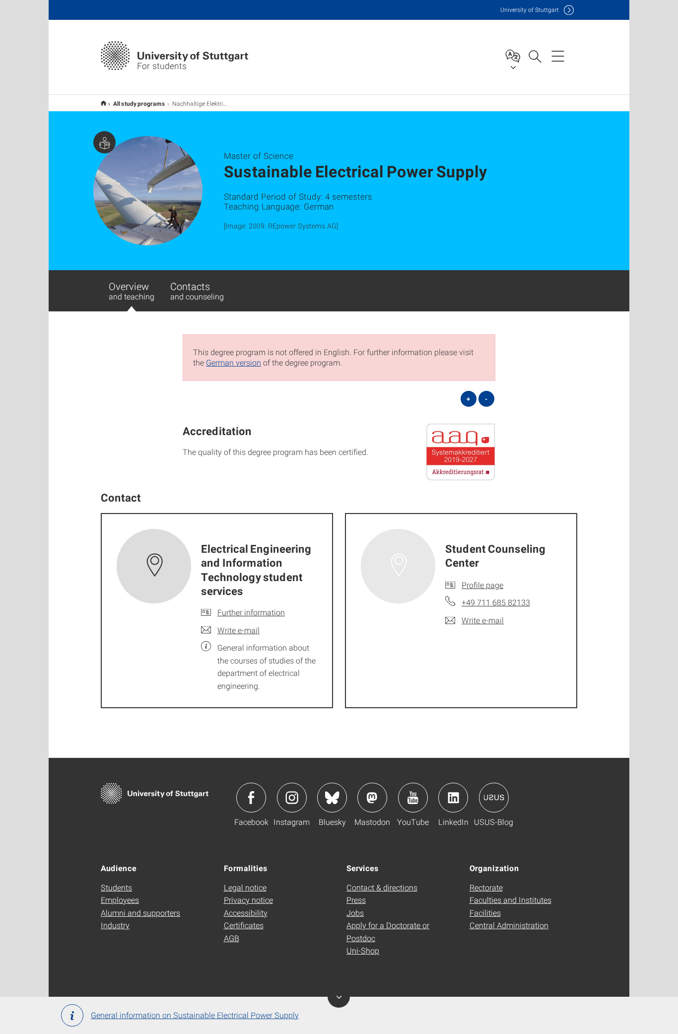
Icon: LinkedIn (453, 797)
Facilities (485, 912)
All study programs (139, 103)
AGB (231, 938)
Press (356, 899)
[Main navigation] (557, 55)
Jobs (355, 912)
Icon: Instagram (292, 797)
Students (116, 887)
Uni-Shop (362, 950)
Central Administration (509, 925)
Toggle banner (339, 996)
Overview (131, 290)
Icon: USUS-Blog (494, 797)
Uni (529, 9)
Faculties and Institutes (510, 899)
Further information (251, 612)
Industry (115, 925)
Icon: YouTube (413, 797)
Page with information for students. (104, 142)
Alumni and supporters (140, 912)
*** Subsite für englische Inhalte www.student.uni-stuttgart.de (103, 103)
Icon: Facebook (251, 797)
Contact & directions (381, 887)
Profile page (482, 585)
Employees (120, 899)
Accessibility (246, 912)
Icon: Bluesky (332, 797)
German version (233, 362)
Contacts (197, 290)
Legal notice (245, 887)
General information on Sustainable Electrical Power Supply (195, 1015)
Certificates (244, 925)
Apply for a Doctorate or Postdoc (387, 931)
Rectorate (486, 887)
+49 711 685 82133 (496, 602)
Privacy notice (248, 899)
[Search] (534, 55)
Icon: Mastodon (372, 797)
